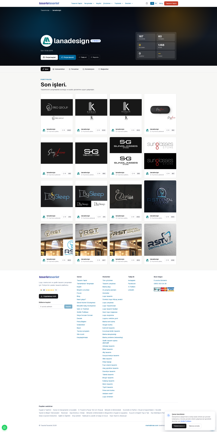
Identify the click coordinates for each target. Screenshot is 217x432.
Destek (128, 3)
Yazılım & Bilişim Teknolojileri (49, 413)
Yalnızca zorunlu (194, 426)
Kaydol (68, 307)
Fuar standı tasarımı (110, 365)
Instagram (131, 280)
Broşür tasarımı (108, 378)
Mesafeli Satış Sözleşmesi (86, 306)
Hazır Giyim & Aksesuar (118, 416)
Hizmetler (106, 293)
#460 (69, 130)
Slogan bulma (107, 325)
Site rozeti (80, 334)
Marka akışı (107, 287)
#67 (173, 173)
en (156, 3)
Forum (79, 293)
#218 (69, 260)
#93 (173, 130)
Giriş (161, 3)
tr (152, 3)
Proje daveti (69, 57)
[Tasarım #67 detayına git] (160, 153)
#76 (70, 217)
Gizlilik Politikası (82, 312)
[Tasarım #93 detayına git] (160, 110)
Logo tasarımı (107, 296)
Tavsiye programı (83, 331)
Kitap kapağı (107, 362)
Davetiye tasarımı (109, 371)
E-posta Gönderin (160, 280)
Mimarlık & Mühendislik (113, 410)
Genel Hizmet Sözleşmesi (86, 303)
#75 (104, 217)
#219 (172, 217)
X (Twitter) (131, 287)
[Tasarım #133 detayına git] (126, 110)
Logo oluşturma (108, 315)
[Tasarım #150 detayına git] (126, 196)
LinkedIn (131, 290)
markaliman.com (152, 425)
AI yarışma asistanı (109, 290)
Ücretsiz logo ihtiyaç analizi (113, 299)
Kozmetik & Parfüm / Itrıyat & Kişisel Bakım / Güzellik (142, 410)
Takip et (84, 57)
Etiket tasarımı (108, 349)
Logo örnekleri (108, 397)
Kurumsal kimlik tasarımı (111, 331)
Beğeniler (105, 69)
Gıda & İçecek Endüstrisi (48, 416)
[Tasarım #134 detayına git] (91, 110)
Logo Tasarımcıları (109, 306)
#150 (138, 217)
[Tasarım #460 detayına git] (57, 110)
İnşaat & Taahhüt (45, 410)
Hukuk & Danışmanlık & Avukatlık (65, 410)
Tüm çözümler (108, 280)
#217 (104, 260)
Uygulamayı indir (49, 296)
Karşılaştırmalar (82, 337)
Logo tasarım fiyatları (110, 309)
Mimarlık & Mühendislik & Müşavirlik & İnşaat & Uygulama (106, 413)
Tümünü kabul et (179, 426)
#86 (138, 173)
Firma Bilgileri (81, 322)
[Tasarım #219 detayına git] (160, 196)
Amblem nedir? (108, 394)
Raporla (95, 57)
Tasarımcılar (45, 10)
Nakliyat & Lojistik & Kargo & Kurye (95, 416)
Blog (78, 296)
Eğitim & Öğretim (64, 416)
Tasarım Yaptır (76, 3)
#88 (104, 173)
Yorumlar (75, 69)
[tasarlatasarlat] (49, 3)
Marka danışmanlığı (109, 334)
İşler (46, 69)
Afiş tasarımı (107, 352)
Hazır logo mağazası (110, 312)
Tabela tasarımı (108, 375)
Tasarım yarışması (109, 284)
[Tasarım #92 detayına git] (57, 153)
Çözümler (107, 3)
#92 (69, 173)
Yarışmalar (88, 3)
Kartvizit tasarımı (109, 328)
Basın (79, 328)
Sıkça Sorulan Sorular (85, 315)
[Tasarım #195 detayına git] (160, 240)
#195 (172, 260)
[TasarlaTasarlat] (49, 277)
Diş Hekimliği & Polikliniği (160, 413)
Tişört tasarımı (108, 387)
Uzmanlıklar (60, 69)
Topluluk (117, 3)
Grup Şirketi (76, 416)
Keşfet (98, 3)
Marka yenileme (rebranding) (113, 337)
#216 (138, 260)
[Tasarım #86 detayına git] (126, 153)
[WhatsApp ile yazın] (4, 427)
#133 (138, 130)
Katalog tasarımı (108, 381)
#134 (103, 130)
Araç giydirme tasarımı (110, 368)
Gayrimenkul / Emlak (77, 413)
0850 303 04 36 (160, 284)
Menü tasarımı (108, 384)
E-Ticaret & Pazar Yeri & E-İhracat (90, 410)
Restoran (64, 413)
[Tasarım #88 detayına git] (91, 153)
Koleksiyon (89, 69)
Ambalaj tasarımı (108, 346)
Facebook (132, 284)
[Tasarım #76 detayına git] (57, 196)
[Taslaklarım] (147, 3)
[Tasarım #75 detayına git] (91, 196)
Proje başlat (51, 57)
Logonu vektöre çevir (110, 318)
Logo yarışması (108, 303)
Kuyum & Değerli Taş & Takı (139, 413)
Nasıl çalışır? (81, 299)
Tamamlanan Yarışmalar (85, 284)
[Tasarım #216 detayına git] (126, 240)
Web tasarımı (107, 359)
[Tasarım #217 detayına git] (91, 240)
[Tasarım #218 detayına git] (57, 240)
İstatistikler (81, 325)
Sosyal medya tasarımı (111, 356)
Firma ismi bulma (108, 390)
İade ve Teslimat (83, 309)
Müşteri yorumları (83, 290)
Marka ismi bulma (109, 322)
